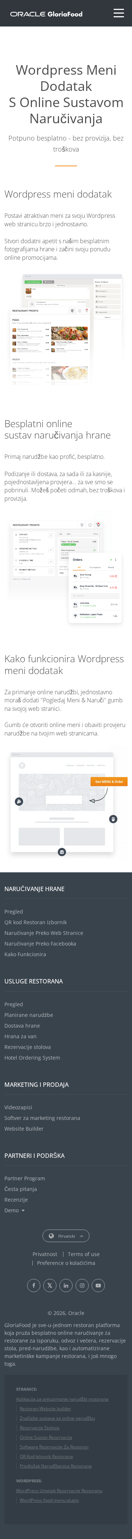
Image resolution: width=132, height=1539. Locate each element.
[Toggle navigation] (119, 13)
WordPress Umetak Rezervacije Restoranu (59, 1490)
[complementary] (66, 1262)
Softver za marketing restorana (42, 1117)
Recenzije (16, 1199)
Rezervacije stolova (27, 1046)
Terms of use (84, 1254)
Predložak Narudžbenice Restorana (56, 1466)
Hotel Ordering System (32, 1057)
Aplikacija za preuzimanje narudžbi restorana (62, 1399)
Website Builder (24, 1128)
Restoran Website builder (45, 1408)
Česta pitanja (20, 1188)
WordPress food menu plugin (49, 1500)
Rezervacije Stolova (39, 1428)
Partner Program (24, 1178)
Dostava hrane (22, 1025)
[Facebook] (33, 1285)
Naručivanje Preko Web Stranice (43, 932)
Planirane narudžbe (28, 1014)
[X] (49, 1285)
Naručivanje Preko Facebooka (40, 943)
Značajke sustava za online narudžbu (57, 1418)
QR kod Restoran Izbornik (35, 922)
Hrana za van (20, 1036)
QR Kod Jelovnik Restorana (46, 1456)
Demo (11, 1210)
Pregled (13, 911)
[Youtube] (98, 1285)
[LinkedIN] (66, 1285)
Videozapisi (18, 1107)
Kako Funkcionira (25, 954)
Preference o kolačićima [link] (66, 1262)
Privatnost (45, 1254)
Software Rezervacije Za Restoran (54, 1447)
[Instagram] (82, 1285)
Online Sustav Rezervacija (46, 1437)
